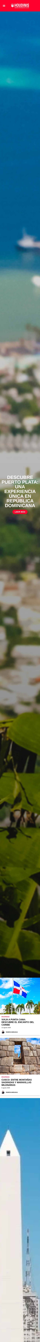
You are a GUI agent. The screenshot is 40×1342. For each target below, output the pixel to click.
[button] (4, 6)
